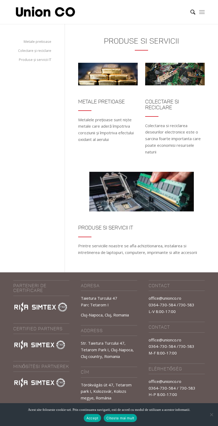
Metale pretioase (37, 41)
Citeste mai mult (120, 418)
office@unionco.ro (165, 298)
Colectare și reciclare (34, 50)
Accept (92, 418)
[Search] (190, 12)
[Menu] (202, 12)
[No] (211, 414)
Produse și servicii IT (35, 59)
